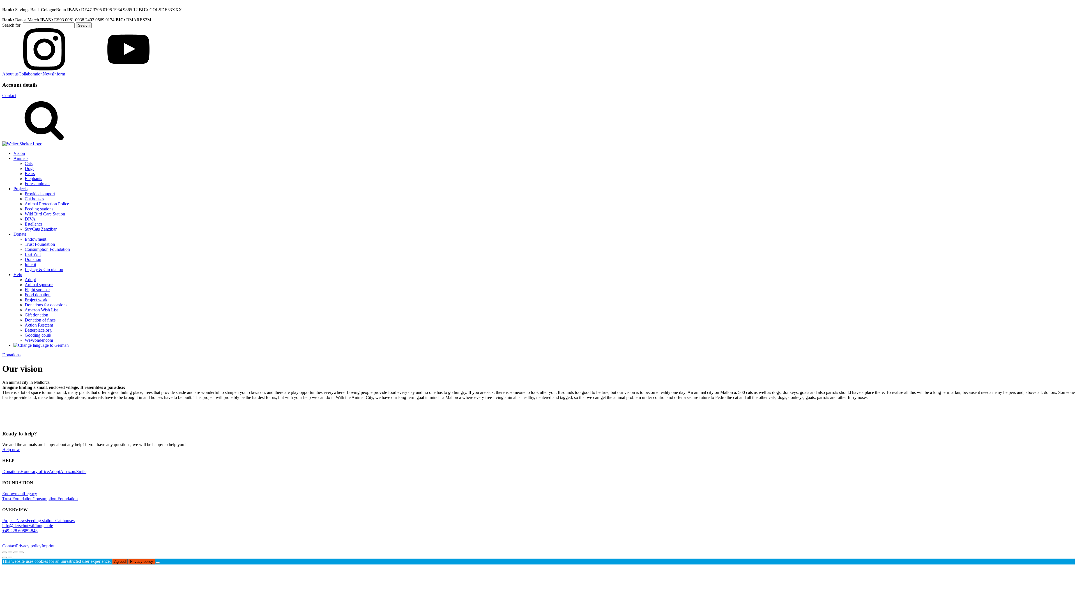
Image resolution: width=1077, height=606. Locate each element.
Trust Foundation (40, 244)
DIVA (30, 219)
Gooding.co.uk (38, 335)
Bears (30, 173)
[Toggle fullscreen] (10, 552)
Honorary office (34, 471)
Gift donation (36, 315)
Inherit (30, 264)
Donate (19, 234)
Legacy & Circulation (44, 269)
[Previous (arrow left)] (4, 557)
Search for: (12, 25)
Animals (20, 158)
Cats (29, 163)
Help (17, 274)
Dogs (29, 168)
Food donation (37, 294)
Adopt (30, 279)
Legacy (30, 493)
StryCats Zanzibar (41, 229)
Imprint (48, 545)
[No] (157, 563)
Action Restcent (39, 325)
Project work (36, 299)
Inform (59, 74)
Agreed (120, 561)
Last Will (33, 254)
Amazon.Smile (73, 471)
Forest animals (37, 183)
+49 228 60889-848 (20, 530)
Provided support (40, 193)
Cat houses (34, 198)
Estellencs (33, 224)
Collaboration (31, 74)
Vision (19, 153)
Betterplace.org (38, 330)
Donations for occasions (46, 304)
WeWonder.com (39, 340)
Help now (11, 449)
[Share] (15, 552)
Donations (11, 354)
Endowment (35, 239)
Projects (20, 188)
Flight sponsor (37, 289)
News (48, 74)
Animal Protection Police (47, 203)
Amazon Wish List (41, 309)
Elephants (33, 178)
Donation (33, 259)
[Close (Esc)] (21, 552)
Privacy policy (29, 545)
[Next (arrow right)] (10, 557)
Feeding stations (39, 208)
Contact (9, 95)
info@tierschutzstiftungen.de (27, 525)
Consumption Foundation (47, 249)
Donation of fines (40, 320)
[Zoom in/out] (4, 552)
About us (10, 74)
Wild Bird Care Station (45, 214)
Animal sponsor (39, 284)
